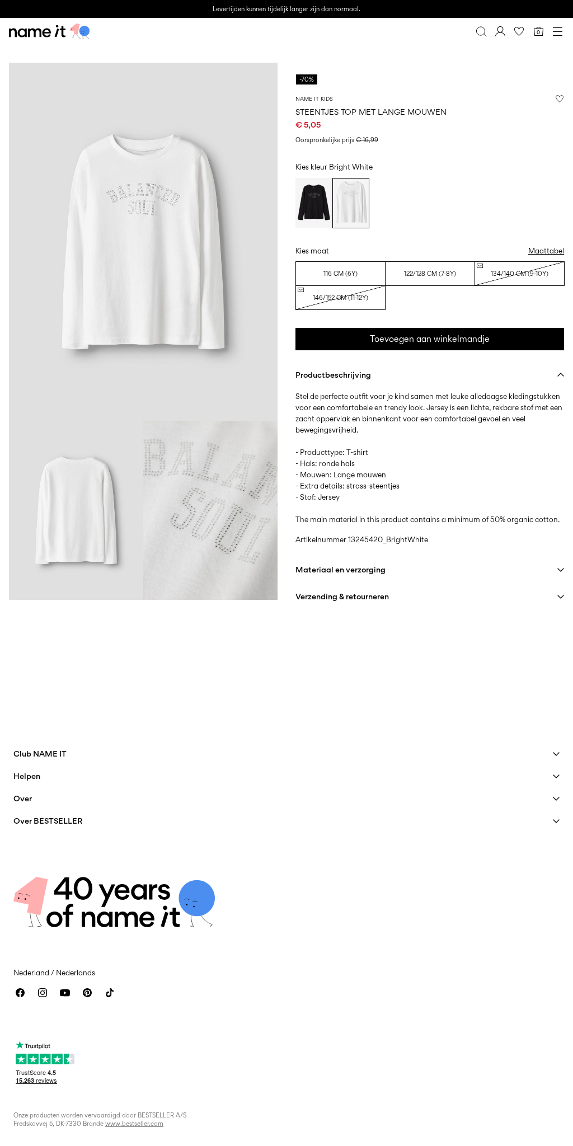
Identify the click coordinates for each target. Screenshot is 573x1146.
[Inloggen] (500, 31)
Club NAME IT (40, 753)
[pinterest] (87, 992)
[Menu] (557, 31)
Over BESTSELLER (47, 820)
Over (22, 798)
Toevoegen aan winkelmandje (430, 339)
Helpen (26, 776)
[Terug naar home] (49, 31)
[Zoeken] (481, 31)
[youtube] (65, 992)
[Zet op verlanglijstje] (559, 98)
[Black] (313, 203)
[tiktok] (109, 992)
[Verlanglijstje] (519, 31)
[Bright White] (350, 203)
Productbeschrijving (333, 374)
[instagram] (42, 992)
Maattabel (546, 250)
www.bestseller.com (134, 1124)
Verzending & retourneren (342, 596)
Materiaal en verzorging (340, 569)
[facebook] (20, 992)
